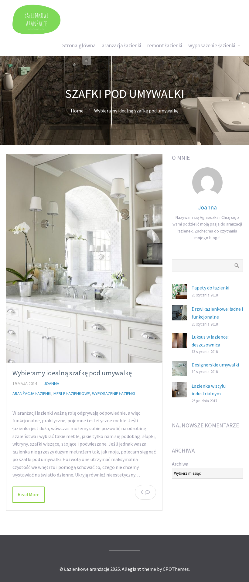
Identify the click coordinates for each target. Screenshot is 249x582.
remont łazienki (164, 45)
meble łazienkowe (71, 393)
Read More (28, 494)
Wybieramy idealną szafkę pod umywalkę (72, 373)
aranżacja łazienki (121, 45)
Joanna (51, 383)
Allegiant (131, 569)
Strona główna (79, 45)
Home (77, 111)
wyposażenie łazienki (211, 45)
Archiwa (180, 464)
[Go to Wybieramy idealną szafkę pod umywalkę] (84, 258)
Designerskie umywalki (215, 365)
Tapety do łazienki (210, 288)
